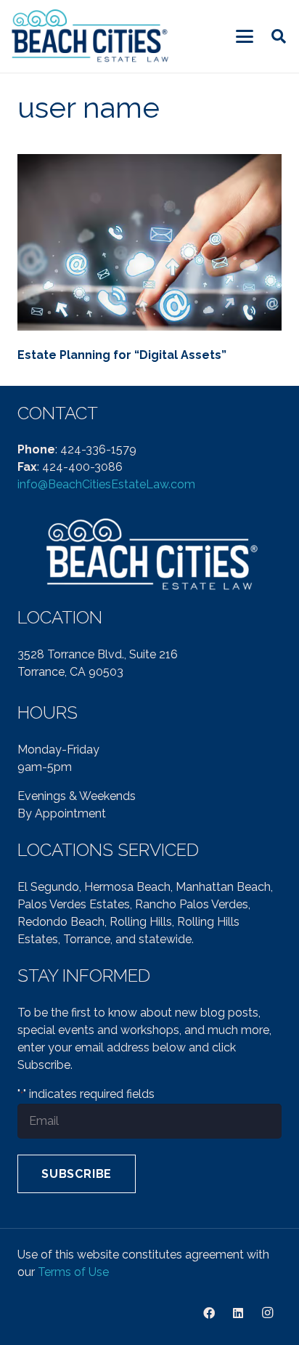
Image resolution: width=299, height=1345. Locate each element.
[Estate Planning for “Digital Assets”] (149, 242)
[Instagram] (267, 1313)
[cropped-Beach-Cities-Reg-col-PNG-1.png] (91, 36)
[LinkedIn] (238, 1313)
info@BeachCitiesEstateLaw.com (106, 484)
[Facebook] (209, 1313)
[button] (244, 36)
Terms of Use (73, 1272)
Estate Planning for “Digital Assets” (121, 355)
